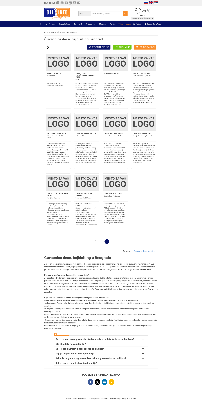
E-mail (122, 399)
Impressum (114, 399)
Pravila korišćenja (101, 399)
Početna (43, 24)
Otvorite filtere (100, 47)
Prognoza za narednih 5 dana (142, 18)
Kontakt (113, 24)
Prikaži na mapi (147, 47)
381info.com (131, 399)
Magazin (102, 24)
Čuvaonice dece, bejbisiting (145, 251)
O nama (52, 24)
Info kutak (78, 24)
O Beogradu (90, 24)
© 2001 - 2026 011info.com (76, 399)
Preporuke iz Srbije (154, 24)
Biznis (81, 14)
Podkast (138, 24)
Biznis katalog (64, 24)
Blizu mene (124, 47)
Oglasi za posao (124, 24)
